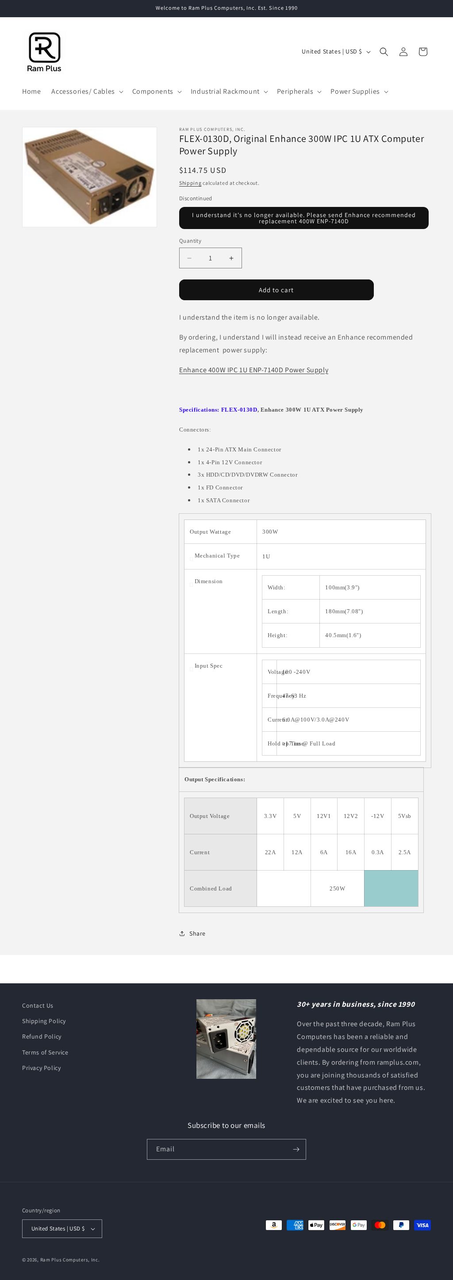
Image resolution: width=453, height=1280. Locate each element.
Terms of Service (45, 1052)
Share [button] (197, 933)
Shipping (190, 183)
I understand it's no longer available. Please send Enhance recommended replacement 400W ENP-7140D (304, 218)
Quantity (190, 241)
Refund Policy (41, 1036)
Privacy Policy (41, 1068)
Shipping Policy (44, 1021)
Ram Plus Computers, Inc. (70, 1260)
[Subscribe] (296, 1149)
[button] (86, 92)
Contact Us (38, 1005)
